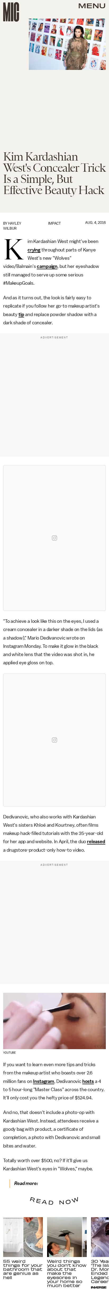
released (96, 841)
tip (21, 314)
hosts (88, 1081)
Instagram (43, 1081)
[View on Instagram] (54, 538)
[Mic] (11, 12)
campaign (47, 266)
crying (34, 249)
